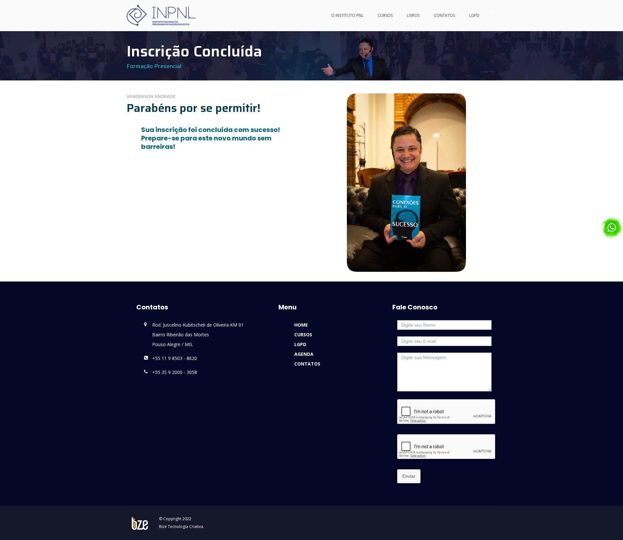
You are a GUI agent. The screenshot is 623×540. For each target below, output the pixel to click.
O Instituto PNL (347, 15)
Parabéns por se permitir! (194, 108)
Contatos (444, 15)
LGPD (474, 15)
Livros (413, 15)
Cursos (385, 15)
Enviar (408, 476)
